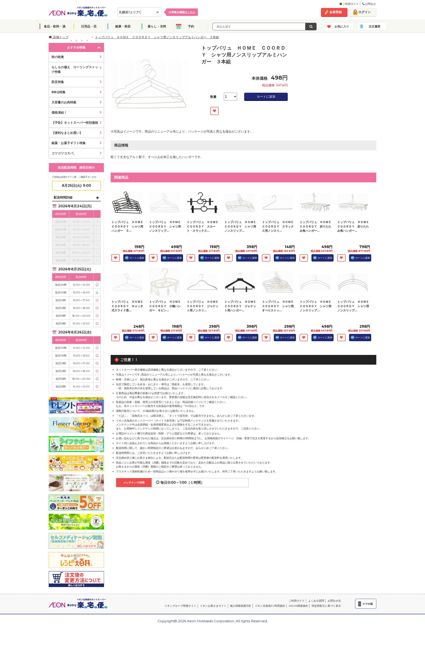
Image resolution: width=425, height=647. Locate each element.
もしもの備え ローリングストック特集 (75, 69)
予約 (191, 26)
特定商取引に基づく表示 (326, 605)
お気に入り (342, 26)
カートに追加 (266, 96)
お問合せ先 (334, 600)
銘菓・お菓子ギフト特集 (69, 143)
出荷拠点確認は (182, 12)
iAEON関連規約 (298, 605)
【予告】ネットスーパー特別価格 (75, 123)
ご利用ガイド (350, 4)
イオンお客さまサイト (213, 605)
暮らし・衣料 (157, 26)
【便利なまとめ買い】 (67, 133)
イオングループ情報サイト (180, 605)
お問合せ (370, 4)
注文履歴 (374, 26)
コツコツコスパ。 (64, 153)
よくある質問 (316, 600)
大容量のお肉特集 (64, 102)
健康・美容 (123, 26)
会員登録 (335, 12)
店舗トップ (60, 37)
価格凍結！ (59, 112)
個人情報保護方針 (240, 605)
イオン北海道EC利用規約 (270, 605)
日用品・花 (89, 26)
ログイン (364, 12)
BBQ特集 (59, 92)
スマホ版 (367, 603)
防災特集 (58, 82)
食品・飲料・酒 (55, 26)
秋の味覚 (58, 57)
